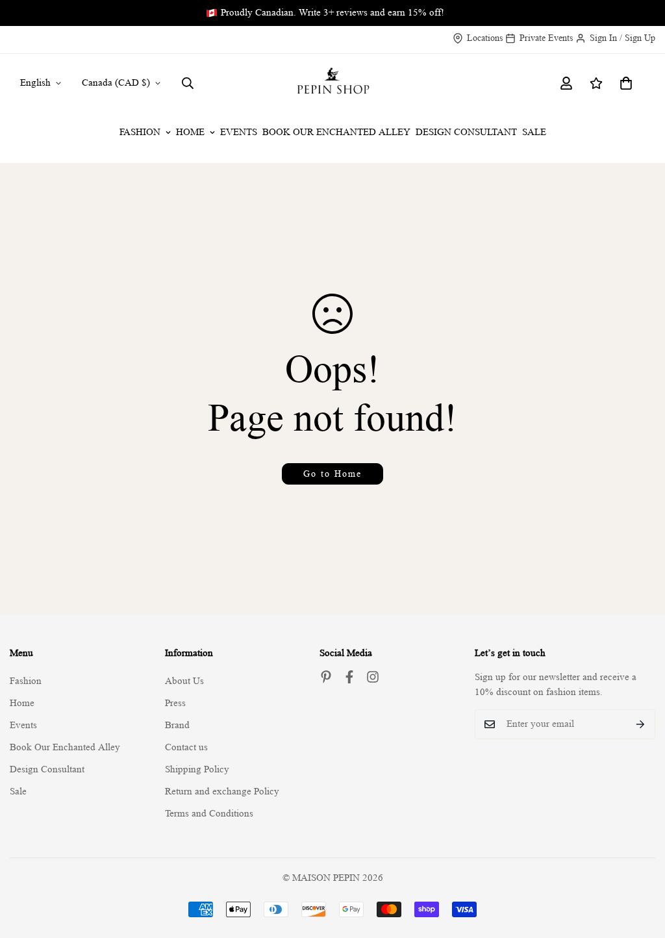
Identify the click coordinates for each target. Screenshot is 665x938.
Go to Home (332, 473)
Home (190, 132)
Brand (177, 725)
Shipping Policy (197, 769)
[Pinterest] (326, 676)
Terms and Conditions (209, 813)
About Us (184, 681)
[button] (626, 83)
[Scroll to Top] (640, 867)
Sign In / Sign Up (622, 37)
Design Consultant (466, 132)
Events (238, 132)
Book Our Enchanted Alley (336, 132)
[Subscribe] (640, 724)
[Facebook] (349, 676)
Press (175, 703)
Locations (485, 37)
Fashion (139, 132)
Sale (534, 132)
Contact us (186, 747)
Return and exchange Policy (222, 791)
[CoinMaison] (332, 83)
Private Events (546, 37)
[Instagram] (372, 676)
